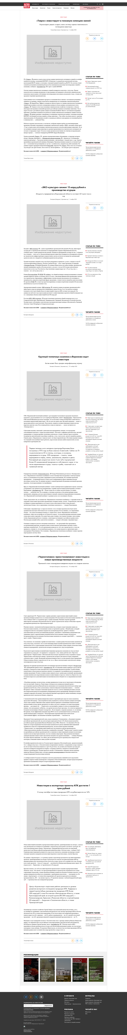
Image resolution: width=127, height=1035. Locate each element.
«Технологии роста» (43, 474)
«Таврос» (28, 79)
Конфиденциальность (27, 1030)
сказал (26, 922)
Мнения (72, 8)
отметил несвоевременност (56, 752)
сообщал (48, 274)
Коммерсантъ (68, 417)
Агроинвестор (35, 4)
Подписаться (48, 1005)
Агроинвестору (41, 86)
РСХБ (41, 274)
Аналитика (42, 8)
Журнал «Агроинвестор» (70, 998)
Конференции (76, 4)
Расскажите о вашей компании (72, 1022)
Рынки (48, 8)
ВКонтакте (88, 1012)
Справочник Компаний (64, 4)
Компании (66, 8)
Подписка (87, 998)
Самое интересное (57, 8)
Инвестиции (35, 8)
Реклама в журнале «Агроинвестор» (69, 1014)
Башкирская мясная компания (51, 138)
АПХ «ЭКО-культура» (35, 298)
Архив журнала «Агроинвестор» (93, 1000)
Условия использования (28, 1031)
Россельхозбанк (32, 274)
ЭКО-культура (34, 248)
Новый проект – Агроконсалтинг (72, 1004)
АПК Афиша (85, 4)
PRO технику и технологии (48, 4)
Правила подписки (69, 1000)
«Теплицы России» (29, 265)
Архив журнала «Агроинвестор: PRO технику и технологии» (93, 1002)
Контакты (66, 1002)
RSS (86, 1014)
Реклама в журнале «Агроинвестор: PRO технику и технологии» (72, 1018)
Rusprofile (50, 145)
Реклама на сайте (69, 1012)
